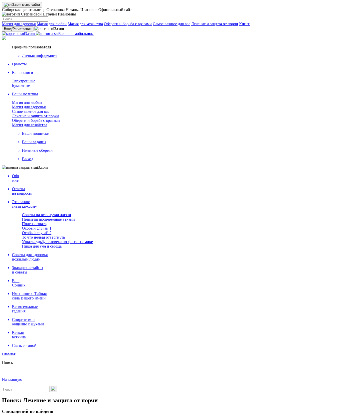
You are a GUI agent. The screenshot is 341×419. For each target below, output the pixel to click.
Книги (244, 24)
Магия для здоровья (19, 24)
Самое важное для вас (171, 24)
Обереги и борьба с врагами (128, 24)
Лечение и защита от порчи (214, 24)
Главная (8, 354)
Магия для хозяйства (85, 24)
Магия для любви (52, 24)
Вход (17, 29)
